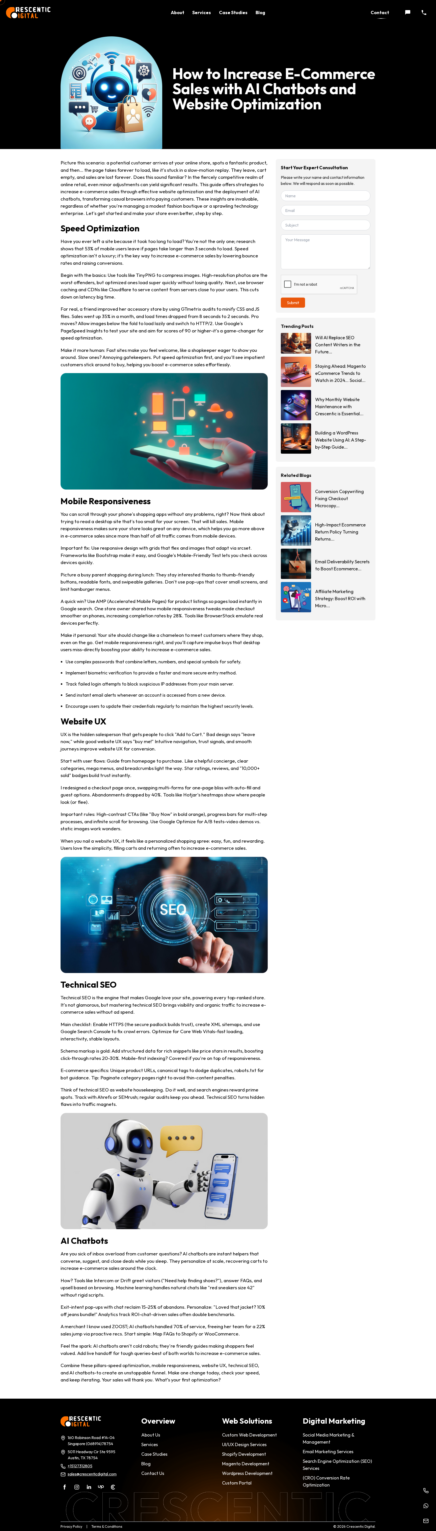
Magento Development (245, 1464)
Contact (380, 12)
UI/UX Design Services (244, 1444)
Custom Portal (237, 1483)
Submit (293, 302)
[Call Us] (426, 1491)
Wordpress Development (247, 1473)
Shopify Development (244, 1454)
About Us (150, 1435)
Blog (260, 12)
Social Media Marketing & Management (328, 1438)
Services (201, 12)
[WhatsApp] (426, 1506)
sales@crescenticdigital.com (92, 1473)
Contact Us (152, 1473)
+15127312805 (80, 1465)
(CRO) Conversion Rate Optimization (326, 1481)
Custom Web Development (249, 1435)
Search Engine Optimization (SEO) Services (337, 1464)
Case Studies (233, 12)
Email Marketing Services (328, 1451)
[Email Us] (426, 1521)
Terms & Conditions (106, 1526)
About (177, 12)
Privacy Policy (71, 1526)
